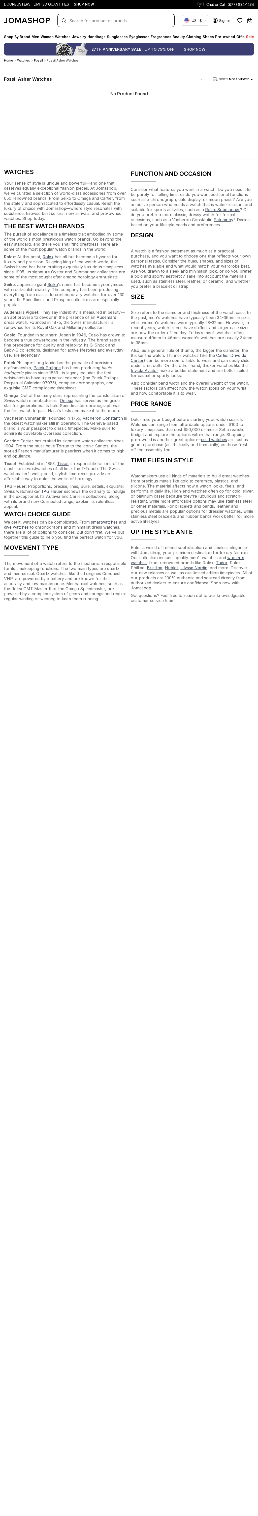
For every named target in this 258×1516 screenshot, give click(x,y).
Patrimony (223, 219)
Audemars (106, 317)
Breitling (154, 567)
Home (8, 60)
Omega (66, 400)
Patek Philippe (47, 367)
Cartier (26, 440)
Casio (93, 334)
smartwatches (104, 522)
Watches (23, 60)
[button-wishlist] (240, 20)
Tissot (63, 463)
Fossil (38, 60)
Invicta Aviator (144, 370)
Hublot (171, 567)
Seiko (52, 284)
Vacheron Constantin (103, 418)
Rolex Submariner (222, 209)
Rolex (48, 256)
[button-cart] (250, 20)
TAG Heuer (52, 491)
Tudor (221, 562)
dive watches (16, 527)
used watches (214, 439)
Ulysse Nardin (193, 567)
